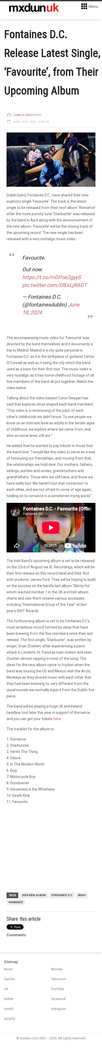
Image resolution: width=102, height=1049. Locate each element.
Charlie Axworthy (27, 115)
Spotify (9, 1019)
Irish (82, 895)
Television (58, 979)
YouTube (57, 989)
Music (8, 969)
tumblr (9, 1009)
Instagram (58, 1009)
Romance (16, 902)
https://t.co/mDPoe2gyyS (51, 277)
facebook (58, 999)
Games (9, 979)
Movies (56, 969)
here (57, 719)
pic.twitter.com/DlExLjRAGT (54, 285)
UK (6, 989)
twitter (8, 999)
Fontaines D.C (61, 895)
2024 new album (34, 895)
